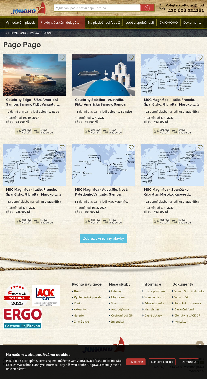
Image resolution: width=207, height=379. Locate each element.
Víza (114, 303)
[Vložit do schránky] (62, 57)
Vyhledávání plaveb (20, 22)
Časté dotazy (153, 315)
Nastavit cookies (162, 362)
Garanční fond (184, 309)
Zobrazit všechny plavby (103, 238)
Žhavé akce (81, 321)
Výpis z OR (181, 297)
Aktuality (80, 309)
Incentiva (117, 321)
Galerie (79, 315)
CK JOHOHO (168, 22)
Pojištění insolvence (187, 303)
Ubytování (118, 297)
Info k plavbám (155, 291)
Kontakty (180, 321)
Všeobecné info (155, 297)
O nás (78, 303)
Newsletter (152, 309)
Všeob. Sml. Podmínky (189, 291)
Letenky (116, 291)
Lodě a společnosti (140, 22)
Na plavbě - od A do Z (104, 22)
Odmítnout (189, 362)
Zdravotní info (154, 303)
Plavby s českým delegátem (61, 22)
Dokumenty (192, 22)
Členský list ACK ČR (187, 315)
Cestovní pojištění (123, 315)
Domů (78, 291)
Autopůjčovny (120, 309)
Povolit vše (136, 362)
